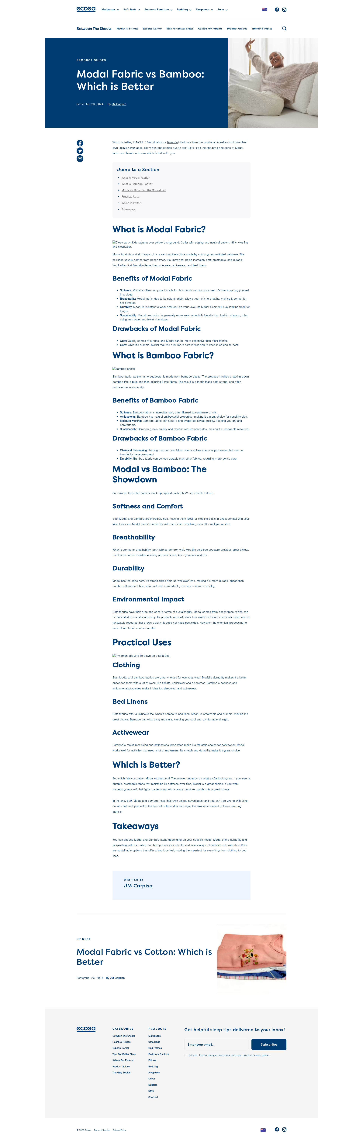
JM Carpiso (119, 104)
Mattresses (108, 9)
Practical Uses (131, 196)
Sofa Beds (129, 9)
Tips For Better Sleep (180, 28)
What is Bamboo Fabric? (137, 184)
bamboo (172, 142)
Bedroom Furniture (156, 9)
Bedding (182, 9)
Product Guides (237, 28)
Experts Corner (152, 28)
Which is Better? (132, 203)
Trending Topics (262, 28)
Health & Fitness (127, 28)
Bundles (152, 1084)
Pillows (152, 1060)
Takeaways (129, 209)
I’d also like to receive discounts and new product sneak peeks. (229, 1055)
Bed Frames (155, 1048)
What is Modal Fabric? (136, 178)
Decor (151, 1078)
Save (221, 9)
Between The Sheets (94, 28)
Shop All (153, 1097)
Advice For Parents (210, 28)
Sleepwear (202, 9)
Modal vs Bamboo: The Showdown (144, 190)
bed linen (184, 714)
